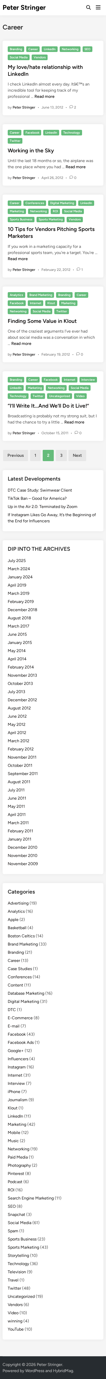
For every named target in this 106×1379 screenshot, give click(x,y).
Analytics (16, 295)
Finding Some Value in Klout (42, 321)
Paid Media (18, 1157)
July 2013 (16, 691)
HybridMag (63, 1370)
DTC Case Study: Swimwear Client (40, 490)
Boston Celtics (21, 936)
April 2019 (17, 585)
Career (33, 49)
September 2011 (23, 773)
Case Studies (20, 968)
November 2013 (22, 675)
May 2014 (17, 650)
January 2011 (19, 839)
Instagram (17, 1067)
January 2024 (20, 577)
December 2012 (22, 699)
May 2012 (16, 724)
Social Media (19, 57)
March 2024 (19, 568)
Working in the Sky (31, 150)
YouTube (16, 1329)
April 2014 (17, 658)
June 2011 (17, 798)
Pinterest (16, 1173)
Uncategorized (59, 396)
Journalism (18, 1099)
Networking (70, 49)
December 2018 (22, 609)
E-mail (14, 1026)
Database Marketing (26, 993)
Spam (13, 1230)
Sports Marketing (51, 219)
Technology (71, 132)
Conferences (34, 203)
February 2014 (21, 667)
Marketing (17, 211)
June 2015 (17, 634)
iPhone (14, 1091)
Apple (13, 919)
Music (13, 1140)
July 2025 (17, 560)
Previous (15, 455)
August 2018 (19, 618)
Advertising (18, 903)
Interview (88, 379)
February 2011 (20, 831)
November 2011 (22, 757)
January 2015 (20, 642)
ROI (55, 211)
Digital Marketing (62, 203)
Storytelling (18, 1255)
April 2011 (17, 814)
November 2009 (23, 863)
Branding (16, 49)
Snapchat (16, 1214)
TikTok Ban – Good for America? (37, 498)
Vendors (40, 57)
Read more (44, 96)
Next (77, 455)
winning (15, 1321)
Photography (19, 1165)
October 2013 (20, 683)
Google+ (16, 1050)
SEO (87, 49)
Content (15, 985)
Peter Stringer (24, 7)
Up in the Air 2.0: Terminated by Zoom (42, 506)
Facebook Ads (21, 1042)
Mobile (14, 1132)
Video (80, 396)
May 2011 (16, 806)
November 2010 (22, 855)
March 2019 (18, 593)
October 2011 (20, 765)
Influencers (18, 1058)
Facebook (32, 132)
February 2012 (21, 749)
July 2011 (16, 790)
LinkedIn (50, 49)
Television (17, 1271)
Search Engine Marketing (31, 1198)
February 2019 (21, 601)
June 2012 (17, 716)
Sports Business (21, 219)
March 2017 (18, 626)
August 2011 (19, 781)
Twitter (15, 141)
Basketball (17, 927)
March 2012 (18, 740)
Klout (51, 303)
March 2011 (18, 822)
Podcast (15, 1181)
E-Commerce (20, 1017)
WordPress (34, 1370)
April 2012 (17, 732)
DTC (12, 1009)
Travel (13, 1280)
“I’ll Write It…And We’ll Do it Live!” (48, 405)
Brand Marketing (40, 295)
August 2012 (19, 708)
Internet (35, 303)
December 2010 (22, 847)
